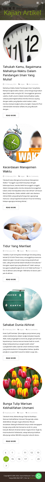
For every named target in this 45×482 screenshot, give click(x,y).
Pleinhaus (33, 478)
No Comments (33, 84)
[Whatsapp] (38, 476)
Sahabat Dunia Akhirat (18, 325)
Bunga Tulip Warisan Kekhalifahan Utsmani (18, 405)
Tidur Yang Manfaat (17, 246)
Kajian (23, 84)
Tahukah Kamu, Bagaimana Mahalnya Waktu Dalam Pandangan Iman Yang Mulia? (22, 73)
